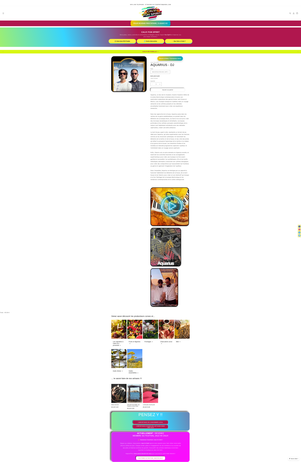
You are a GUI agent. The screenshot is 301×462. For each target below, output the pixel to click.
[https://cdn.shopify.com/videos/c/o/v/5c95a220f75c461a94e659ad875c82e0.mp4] (169, 226)
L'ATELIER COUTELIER (149, 404)
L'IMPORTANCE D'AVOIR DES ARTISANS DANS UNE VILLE (150, 426)
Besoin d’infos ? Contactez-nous (170, 58)
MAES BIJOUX (115, 404)
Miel (177, 341)
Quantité (152, 81)
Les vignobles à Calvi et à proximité (118, 343)
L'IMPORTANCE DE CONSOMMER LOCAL (150, 422)
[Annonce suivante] (209, 1)
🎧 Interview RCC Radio (122, 41)
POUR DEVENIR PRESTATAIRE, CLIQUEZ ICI (150, 23)
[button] (3, 13)
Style (151, 68)
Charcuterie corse (166, 341)
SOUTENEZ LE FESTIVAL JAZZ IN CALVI (150, 458)
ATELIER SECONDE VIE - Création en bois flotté (133, 405)
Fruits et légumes (134, 341)
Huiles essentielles (133, 372)
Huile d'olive (117, 371)
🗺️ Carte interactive (150, 41)
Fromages (147, 341)
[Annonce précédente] (92, 1)
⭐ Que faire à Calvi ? (179, 41)
